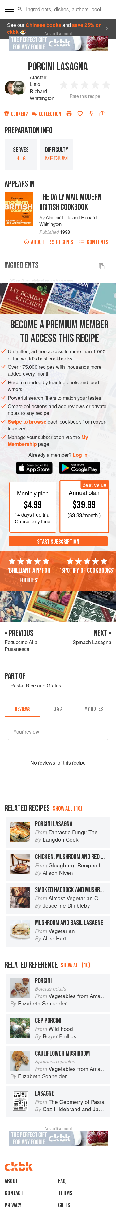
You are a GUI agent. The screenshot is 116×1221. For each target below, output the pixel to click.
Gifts (64, 1205)
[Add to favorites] (80, 113)
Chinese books (43, 24)
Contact (14, 1193)
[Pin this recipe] (91, 113)
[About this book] (19, 195)
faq (62, 1181)
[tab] (22, 709)
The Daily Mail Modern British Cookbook (70, 202)
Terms (65, 1193)
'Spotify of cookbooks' (87, 570)
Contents (98, 242)
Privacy (13, 1205)
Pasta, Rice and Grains (36, 685)
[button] (20, 9)
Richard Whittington (42, 95)
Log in (80, 454)
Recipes (64, 242)
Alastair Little (38, 81)
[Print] (69, 113)
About (38, 242)
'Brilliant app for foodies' (29, 575)
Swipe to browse (27, 421)
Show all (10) (67, 809)
